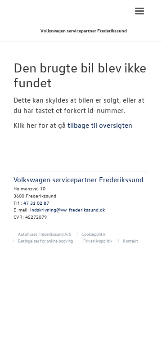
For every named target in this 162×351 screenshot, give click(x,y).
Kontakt (130, 240)
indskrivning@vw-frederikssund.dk (67, 209)
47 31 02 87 (36, 202)
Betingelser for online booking (45, 240)
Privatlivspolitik (97, 240)
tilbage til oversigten (100, 125)
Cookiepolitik (93, 233)
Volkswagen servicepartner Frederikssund (83, 30)
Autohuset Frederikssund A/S (44, 233)
